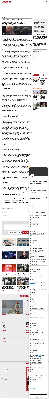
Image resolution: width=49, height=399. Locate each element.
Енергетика (4, 327)
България (4, 314)
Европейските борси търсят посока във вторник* (14, 200)
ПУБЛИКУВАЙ (26, 232)
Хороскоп (28, 322)
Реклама (27, 315)
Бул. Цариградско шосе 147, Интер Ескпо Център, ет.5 (10, 378)
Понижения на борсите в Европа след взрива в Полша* (15, 198)
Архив (3, 342)
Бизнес (3, 17)
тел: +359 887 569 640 (5, 379)
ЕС (2, 322)
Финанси (3, 325)
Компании (3, 326)
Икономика (4, 328)
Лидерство (4, 331)
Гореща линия (4, 341)
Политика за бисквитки (5, 370)
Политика (3, 315)
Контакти (4, 344)
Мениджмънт (4, 330)
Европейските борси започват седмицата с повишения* (16, 202)
